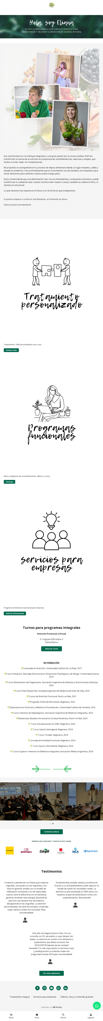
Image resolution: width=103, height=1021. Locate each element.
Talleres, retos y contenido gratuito (76, 996)
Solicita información (15, 613)
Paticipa (9, 482)
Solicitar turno (51, 649)
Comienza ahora (51, 832)
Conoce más (11, 350)
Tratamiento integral (20, 996)
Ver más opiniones (51, 973)
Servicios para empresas (44, 996)
